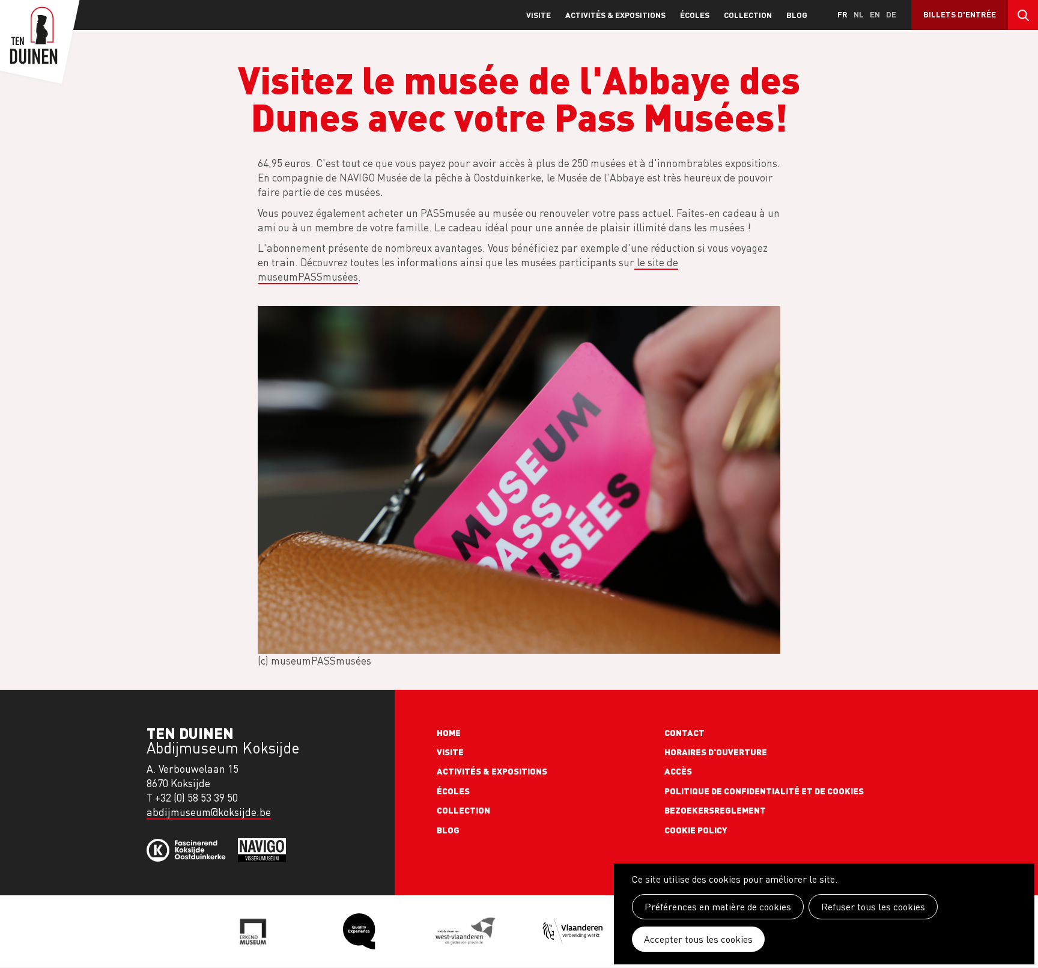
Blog (796, 15)
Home (449, 732)
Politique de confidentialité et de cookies (764, 790)
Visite (538, 15)
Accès (678, 771)
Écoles (694, 15)
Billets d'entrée (959, 14)
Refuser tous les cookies (873, 907)
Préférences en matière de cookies (718, 907)
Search (1023, 15)
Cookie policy (695, 829)
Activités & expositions (615, 15)
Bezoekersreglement (715, 810)
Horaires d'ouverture (715, 751)
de (891, 14)
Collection (748, 15)
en (875, 14)
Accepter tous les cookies (698, 939)
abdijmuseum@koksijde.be (209, 812)
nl (859, 14)
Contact (684, 732)
